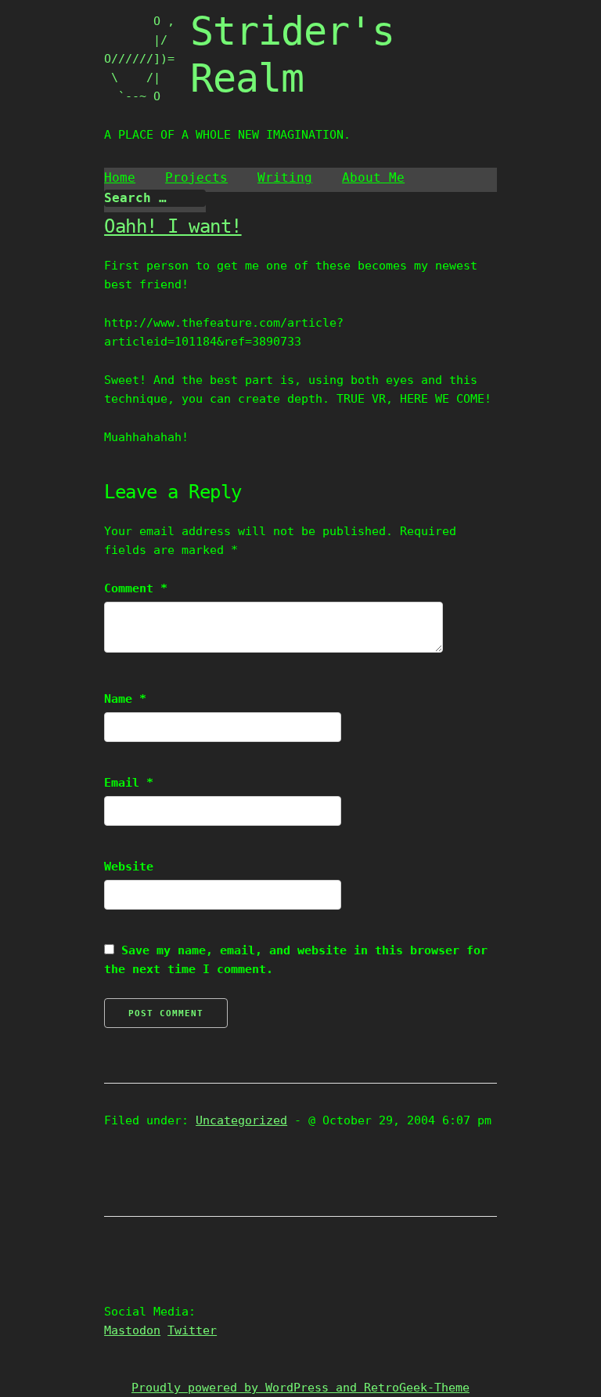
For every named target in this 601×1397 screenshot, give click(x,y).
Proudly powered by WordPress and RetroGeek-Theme (300, 1388)
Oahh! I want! (173, 226)
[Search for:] (155, 198)
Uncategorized (241, 1120)
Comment (135, 588)
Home (119, 177)
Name (125, 699)
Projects (196, 177)
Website (128, 867)
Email (128, 783)
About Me (373, 177)
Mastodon (132, 1330)
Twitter (192, 1330)
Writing (284, 177)
